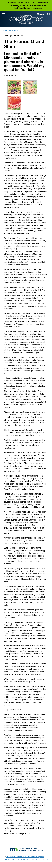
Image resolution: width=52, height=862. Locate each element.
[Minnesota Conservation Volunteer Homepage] (26, 19)
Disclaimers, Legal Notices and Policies (20, 859)
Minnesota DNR (44, 14)
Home (4, 30)
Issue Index (13, 30)
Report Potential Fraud (18, 2)
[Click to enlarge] (15, 88)
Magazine (25, 856)
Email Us (44, 859)
